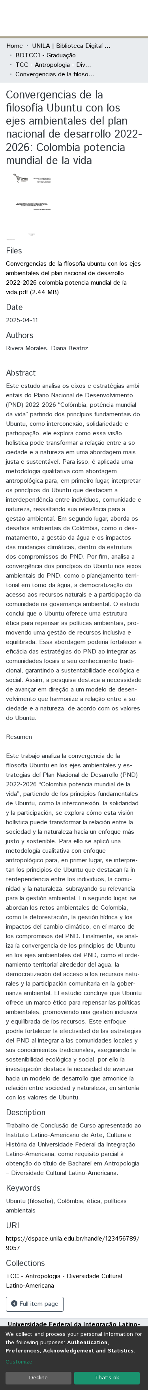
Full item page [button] (37, 1304)
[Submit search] (84, 18)
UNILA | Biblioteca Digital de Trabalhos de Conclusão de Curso (71, 46)
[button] (96, 18)
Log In (112, 18)
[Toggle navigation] (137, 18)
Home (14, 46)
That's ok (107, 1378)
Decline (38, 1378)
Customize (19, 1362)
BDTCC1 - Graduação (45, 55)
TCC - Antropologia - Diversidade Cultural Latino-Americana (54, 65)
